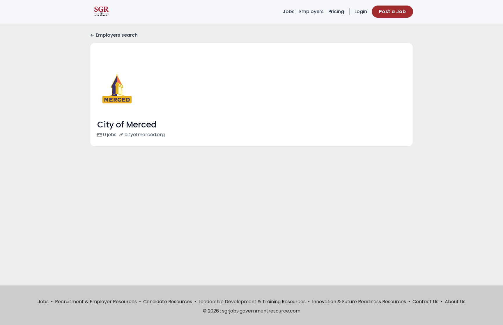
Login (361, 11)
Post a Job (392, 11)
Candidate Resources (167, 301)
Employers (311, 11)
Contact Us (425, 301)
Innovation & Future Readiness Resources (359, 301)
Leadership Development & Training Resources (252, 301)
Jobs (289, 11)
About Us (455, 301)
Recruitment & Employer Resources (96, 301)
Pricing (336, 11)
